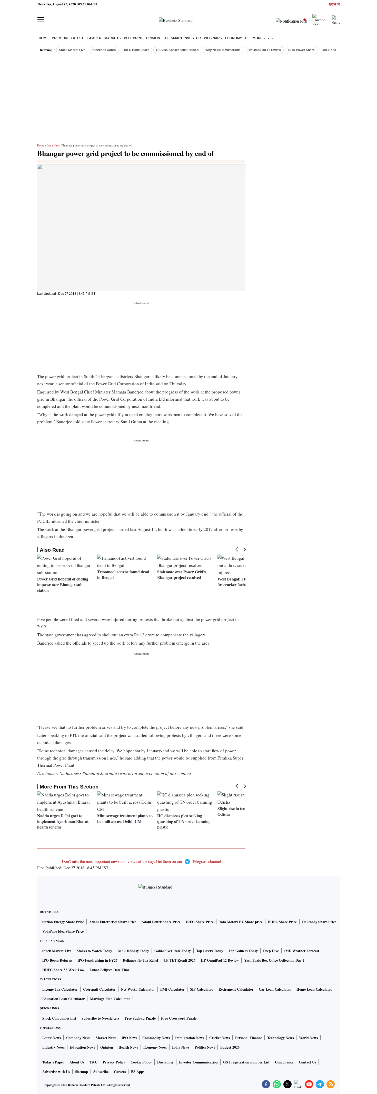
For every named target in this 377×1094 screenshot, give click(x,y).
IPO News (129, 1037)
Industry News (53, 1047)
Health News (128, 1047)
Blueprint (133, 38)
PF (247, 38)
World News (308, 1037)
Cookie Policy (141, 1062)
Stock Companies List (59, 1018)
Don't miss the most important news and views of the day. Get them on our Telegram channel (141, 861)
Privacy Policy (114, 1062)
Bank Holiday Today (133, 950)
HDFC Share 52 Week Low (63, 969)
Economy (233, 38)
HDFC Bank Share (136, 50)
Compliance (284, 1062)
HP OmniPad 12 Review (220, 960)
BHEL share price (335, 50)
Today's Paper (53, 1062)
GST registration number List (246, 1062)
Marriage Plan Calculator (110, 998)
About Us (77, 1062)
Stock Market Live (72, 50)
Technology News (280, 1037)
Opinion (153, 38)
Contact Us (307, 1062)
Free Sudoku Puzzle (140, 1018)
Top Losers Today (209, 950)
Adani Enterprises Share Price (112, 921)
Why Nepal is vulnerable (223, 50)
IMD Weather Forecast (301, 950)
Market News (106, 1037)
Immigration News (189, 1037)
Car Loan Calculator (275, 989)
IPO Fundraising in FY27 (97, 960)
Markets (112, 38)
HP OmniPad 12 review (264, 50)
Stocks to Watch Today (94, 950)
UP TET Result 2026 (179, 960)
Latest (77, 38)
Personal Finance (248, 1037)
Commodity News (156, 1037)
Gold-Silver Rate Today (172, 950)
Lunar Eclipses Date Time (110, 969)
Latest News (51, 1037)
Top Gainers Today (243, 950)
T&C (93, 1062)
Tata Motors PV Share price (241, 921)
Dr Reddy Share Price (319, 921)
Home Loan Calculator (314, 989)
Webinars (213, 38)
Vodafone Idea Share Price (63, 931)
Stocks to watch (104, 50)
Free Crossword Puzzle (178, 1018)
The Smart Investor (182, 38)
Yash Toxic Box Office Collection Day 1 (274, 960)
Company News (78, 1037)
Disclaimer (165, 1062)
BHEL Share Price (282, 921)
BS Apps (137, 1071)
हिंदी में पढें (334, 4)
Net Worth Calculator (138, 989)
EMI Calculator (172, 989)
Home (44, 38)
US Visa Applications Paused (177, 50)
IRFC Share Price (200, 921)
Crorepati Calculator (99, 989)
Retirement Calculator (236, 989)
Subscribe (100, 1071)
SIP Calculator (201, 989)
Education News (82, 1047)
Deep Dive (271, 950)
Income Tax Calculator (60, 989)
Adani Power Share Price (161, 921)
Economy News (155, 1047)
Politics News (205, 1047)
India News (53, 145)
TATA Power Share (301, 50)
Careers (120, 1071)
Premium (60, 38)
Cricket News (219, 1037)
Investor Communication (198, 1062)
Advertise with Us (56, 1071)
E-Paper (94, 38)
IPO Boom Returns (57, 960)
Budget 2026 (230, 1047)
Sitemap (81, 1071)
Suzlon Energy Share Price (63, 921)
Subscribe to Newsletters (100, 1018)
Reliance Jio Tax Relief (140, 960)
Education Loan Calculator (63, 998)
